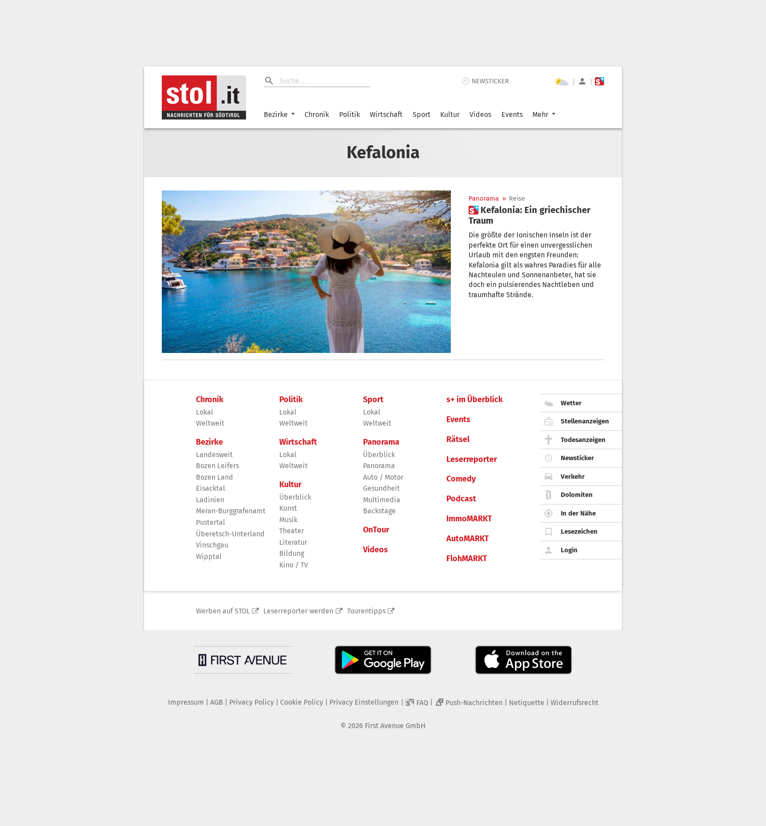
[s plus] (599, 81)
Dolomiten (577, 495)
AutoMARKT (467, 538)
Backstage (379, 511)
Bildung (291, 553)
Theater (291, 531)
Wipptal (209, 556)
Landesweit (214, 454)
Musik (288, 520)
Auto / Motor (383, 477)
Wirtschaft (386, 114)
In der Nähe (578, 513)
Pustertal (210, 522)
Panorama (484, 198)
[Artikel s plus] (306, 271)
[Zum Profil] (582, 81)
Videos (480, 114)
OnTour (376, 530)
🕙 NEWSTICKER (485, 81)
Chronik (317, 114)
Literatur (293, 542)
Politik (349, 114)
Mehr (540, 114)
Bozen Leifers (217, 465)
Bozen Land (214, 477)
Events (512, 114)
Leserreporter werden (298, 611)
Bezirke (276, 114)
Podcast (461, 499)
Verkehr (573, 477)
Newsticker (577, 458)
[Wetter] (562, 81)
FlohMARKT (466, 558)
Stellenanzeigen (585, 421)
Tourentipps (366, 611)
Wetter (571, 403)
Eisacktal (210, 488)
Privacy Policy (251, 702)
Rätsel (457, 439)
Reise (517, 198)
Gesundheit (381, 488)
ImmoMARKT (469, 519)
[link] (536, 215)
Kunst (288, 508)
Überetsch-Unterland (230, 534)
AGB (216, 702)
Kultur (450, 114)
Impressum (186, 702)
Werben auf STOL (223, 611)
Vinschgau (212, 545)
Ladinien (210, 500)
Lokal (204, 412)
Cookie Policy (301, 702)
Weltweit (210, 423)
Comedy (461, 479)
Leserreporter (471, 459)
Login (569, 550)
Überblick (295, 497)
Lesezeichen (579, 531)
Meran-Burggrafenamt (231, 511)
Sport (421, 114)
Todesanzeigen (583, 440)
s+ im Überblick (474, 399)
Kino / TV (293, 565)
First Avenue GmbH (395, 725)
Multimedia (381, 500)
